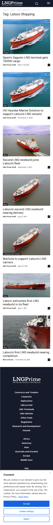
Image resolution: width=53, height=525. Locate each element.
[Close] (50, 472)
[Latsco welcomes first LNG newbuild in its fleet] (26, 285)
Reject (26, 519)
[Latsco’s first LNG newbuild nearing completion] (26, 332)
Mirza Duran (8, 360)
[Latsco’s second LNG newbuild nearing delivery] (26, 190)
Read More (23, 496)
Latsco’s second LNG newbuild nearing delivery (23, 211)
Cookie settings (26, 511)
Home (5, 10)
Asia (5, 106)
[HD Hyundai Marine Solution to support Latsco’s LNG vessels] (26, 89)
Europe (6, 53)
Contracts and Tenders (12, 254)
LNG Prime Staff (9, 65)
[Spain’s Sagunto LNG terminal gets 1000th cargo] (26, 36)
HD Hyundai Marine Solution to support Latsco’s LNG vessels (23, 112)
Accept (26, 503)
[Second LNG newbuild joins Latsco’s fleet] (26, 140)
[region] (26, 497)
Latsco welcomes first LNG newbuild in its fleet (21, 302)
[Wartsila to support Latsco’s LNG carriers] (26, 239)
